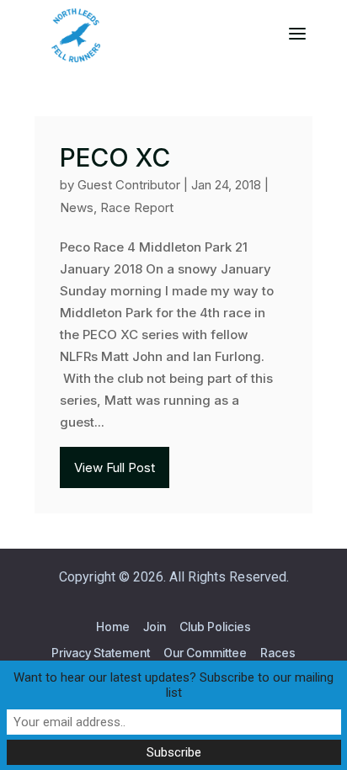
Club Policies (215, 626)
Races (278, 652)
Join (154, 626)
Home (113, 626)
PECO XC (115, 157)
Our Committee (205, 652)
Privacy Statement (100, 652)
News (76, 207)
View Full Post (114, 467)
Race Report (137, 207)
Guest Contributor (128, 185)
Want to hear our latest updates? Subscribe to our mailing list (173, 685)
